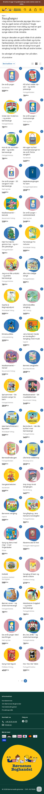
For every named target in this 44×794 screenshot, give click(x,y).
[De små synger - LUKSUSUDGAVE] (32, 210)
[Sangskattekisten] (11, 481)
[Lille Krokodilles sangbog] (32, 303)
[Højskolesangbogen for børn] (32, 179)
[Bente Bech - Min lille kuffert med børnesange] (32, 425)
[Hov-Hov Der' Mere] (32, 660)
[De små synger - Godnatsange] (32, 114)
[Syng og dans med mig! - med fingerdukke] (11, 541)
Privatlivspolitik (7, 710)
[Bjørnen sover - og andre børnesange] (11, 601)
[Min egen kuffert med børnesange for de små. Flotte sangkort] (32, 147)
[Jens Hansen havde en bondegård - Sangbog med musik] (32, 333)
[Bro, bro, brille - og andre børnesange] (32, 633)
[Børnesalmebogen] (11, 454)
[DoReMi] (11, 572)
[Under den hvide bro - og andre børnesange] (11, 115)
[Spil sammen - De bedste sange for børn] (11, 393)
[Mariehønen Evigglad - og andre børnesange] (32, 602)
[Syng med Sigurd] (11, 660)
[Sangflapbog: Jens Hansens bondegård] (32, 511)
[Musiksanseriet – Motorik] (11, 210)
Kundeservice (7, 701)
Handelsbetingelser (9, 707)
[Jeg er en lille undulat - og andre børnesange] (11, 272)
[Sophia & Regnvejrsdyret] (11, 303)
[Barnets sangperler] (32, 362)
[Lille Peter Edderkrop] (32, 454)
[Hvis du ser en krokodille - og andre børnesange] (11, 146)
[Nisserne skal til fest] (32, 539)
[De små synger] (11, 81)
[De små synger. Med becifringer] (11, 633)
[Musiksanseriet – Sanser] (11, 363)
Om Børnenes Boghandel (11, 704)
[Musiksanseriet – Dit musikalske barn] (32, 392)
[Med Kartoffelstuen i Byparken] (11, 424)
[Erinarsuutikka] (11, 330)
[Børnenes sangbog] (11, 510)
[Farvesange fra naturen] (32, 240)
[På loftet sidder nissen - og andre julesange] (32, 83)
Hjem (4, 16)
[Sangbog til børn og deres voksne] (32, 572)
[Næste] (25, 681)
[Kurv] (35, 9)
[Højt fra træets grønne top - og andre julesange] (11, 241)
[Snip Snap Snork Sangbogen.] (32, 482)
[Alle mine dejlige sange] (32, 271)
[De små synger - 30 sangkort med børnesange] (11, 180)
